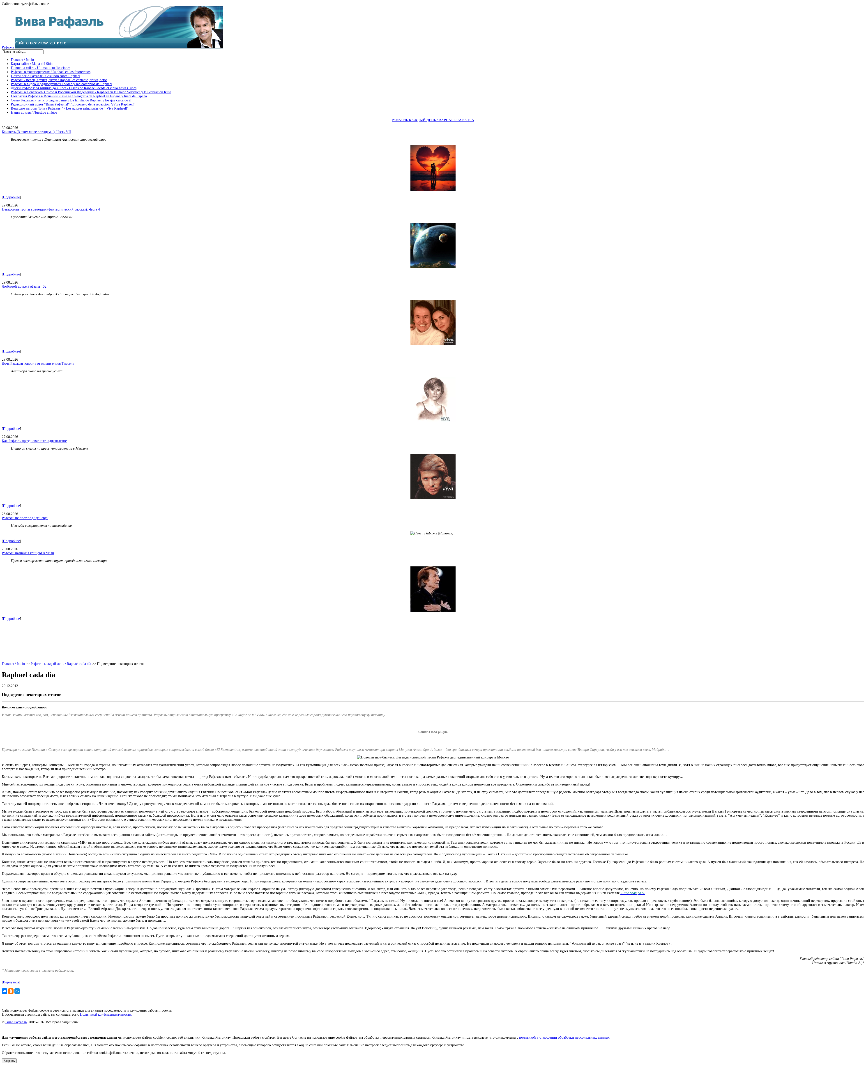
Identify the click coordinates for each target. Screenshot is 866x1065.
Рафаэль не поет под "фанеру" (25, 518)
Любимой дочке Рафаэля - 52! (25, 286)
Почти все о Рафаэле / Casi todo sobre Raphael (45, 76)
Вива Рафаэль (16, 1022)
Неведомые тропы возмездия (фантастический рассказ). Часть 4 (51, 209)
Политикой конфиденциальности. (106, 1014)
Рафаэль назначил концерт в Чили (28, 553)
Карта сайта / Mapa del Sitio (32, 64)
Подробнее (11, 197)
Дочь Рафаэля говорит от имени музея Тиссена (38, 363)
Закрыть (9, 1061)
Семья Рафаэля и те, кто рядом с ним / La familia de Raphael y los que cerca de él (71, 100)
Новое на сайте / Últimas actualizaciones (40, 68)
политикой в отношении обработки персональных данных (564, 1037)
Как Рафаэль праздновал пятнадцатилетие (34, 441)
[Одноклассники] (11, 991)
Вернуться (11, 982)
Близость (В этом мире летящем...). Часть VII (36, 132)
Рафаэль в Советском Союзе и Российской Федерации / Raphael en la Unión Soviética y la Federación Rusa (91, 92)
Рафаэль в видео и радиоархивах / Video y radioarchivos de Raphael (61, 84)
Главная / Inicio (22, 60)
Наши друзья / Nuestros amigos (34, 112)
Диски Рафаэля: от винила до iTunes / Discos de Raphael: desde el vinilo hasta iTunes (73, 88)
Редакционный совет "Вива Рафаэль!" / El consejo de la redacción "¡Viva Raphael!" (73, 104)
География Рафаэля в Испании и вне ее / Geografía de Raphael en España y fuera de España (79, 96)
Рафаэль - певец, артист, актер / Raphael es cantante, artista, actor (59, 80)
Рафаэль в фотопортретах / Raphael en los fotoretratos (50, 72)
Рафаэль (8, 47)
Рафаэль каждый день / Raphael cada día (61, 664)
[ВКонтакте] (4, 991)
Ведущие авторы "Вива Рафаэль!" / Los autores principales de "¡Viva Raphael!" (70, 108)
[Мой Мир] (17, 991)
